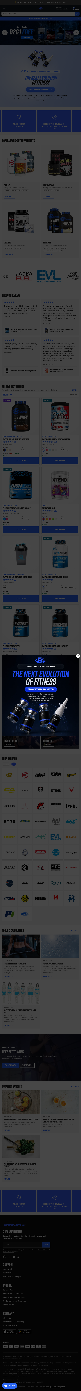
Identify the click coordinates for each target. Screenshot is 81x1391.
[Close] (78, 656)
